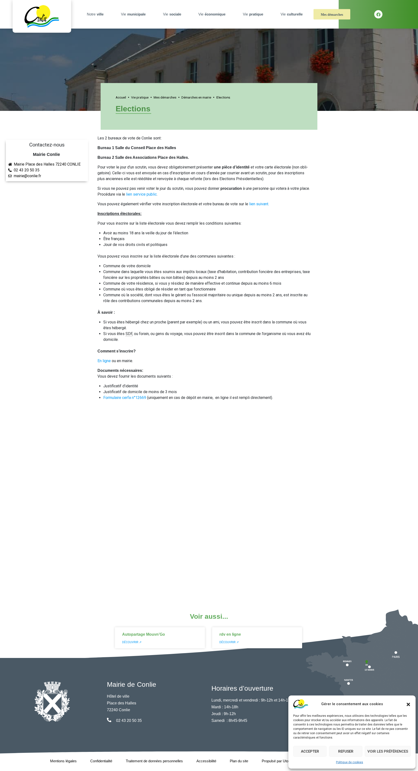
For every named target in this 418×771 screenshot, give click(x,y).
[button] (408, 704)
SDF (129, 333)
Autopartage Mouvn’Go (143, 634)
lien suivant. (259, 204)
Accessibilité (206, 761)
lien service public (141, 194)
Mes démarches (332, 14)
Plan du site (239, 761)
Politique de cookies (349, 762)
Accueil (121, 97)
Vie (133, 14)
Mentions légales (63, 761)
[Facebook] (378, 14)
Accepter (310, 751)
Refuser (345, 751)
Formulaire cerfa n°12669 (124, 397)
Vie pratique (140, 97)
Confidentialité (101, 761)
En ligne (104, 361)
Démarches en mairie (196, 97)
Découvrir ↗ (132, 642)
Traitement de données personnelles (154, 761)
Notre (95, 14)
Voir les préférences (387, 751)
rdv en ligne (230, 634)
